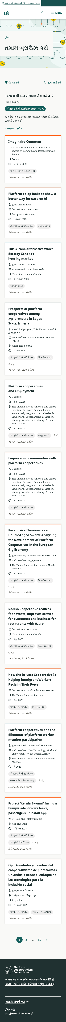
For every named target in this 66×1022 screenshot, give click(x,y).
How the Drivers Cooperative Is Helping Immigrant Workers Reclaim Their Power (32, 680)
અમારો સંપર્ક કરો (15, 1001)
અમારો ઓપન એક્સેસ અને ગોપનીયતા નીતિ (28, 979)
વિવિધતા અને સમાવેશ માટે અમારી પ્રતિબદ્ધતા (29, 983)
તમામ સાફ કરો (12, 128)
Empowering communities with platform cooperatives (32, 460)
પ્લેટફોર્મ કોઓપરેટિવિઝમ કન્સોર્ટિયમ (22, 3)
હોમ (7, 37)
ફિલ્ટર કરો (13, 83)
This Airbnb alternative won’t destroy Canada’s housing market (30, 254)
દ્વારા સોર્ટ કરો (54, 83)
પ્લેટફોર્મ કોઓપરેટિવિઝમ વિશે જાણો (26, 109)
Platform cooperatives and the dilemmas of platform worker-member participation (31, 735)
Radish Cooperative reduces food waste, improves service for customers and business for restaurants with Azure (32, 616)
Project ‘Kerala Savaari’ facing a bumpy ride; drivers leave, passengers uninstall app (32, 808)
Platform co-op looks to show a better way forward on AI (32, 196)
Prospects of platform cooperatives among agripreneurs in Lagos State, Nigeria (25, 316)
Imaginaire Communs (25, 141)
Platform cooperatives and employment (25, 388)
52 (39, 940)
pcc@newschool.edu (17, 1013)
